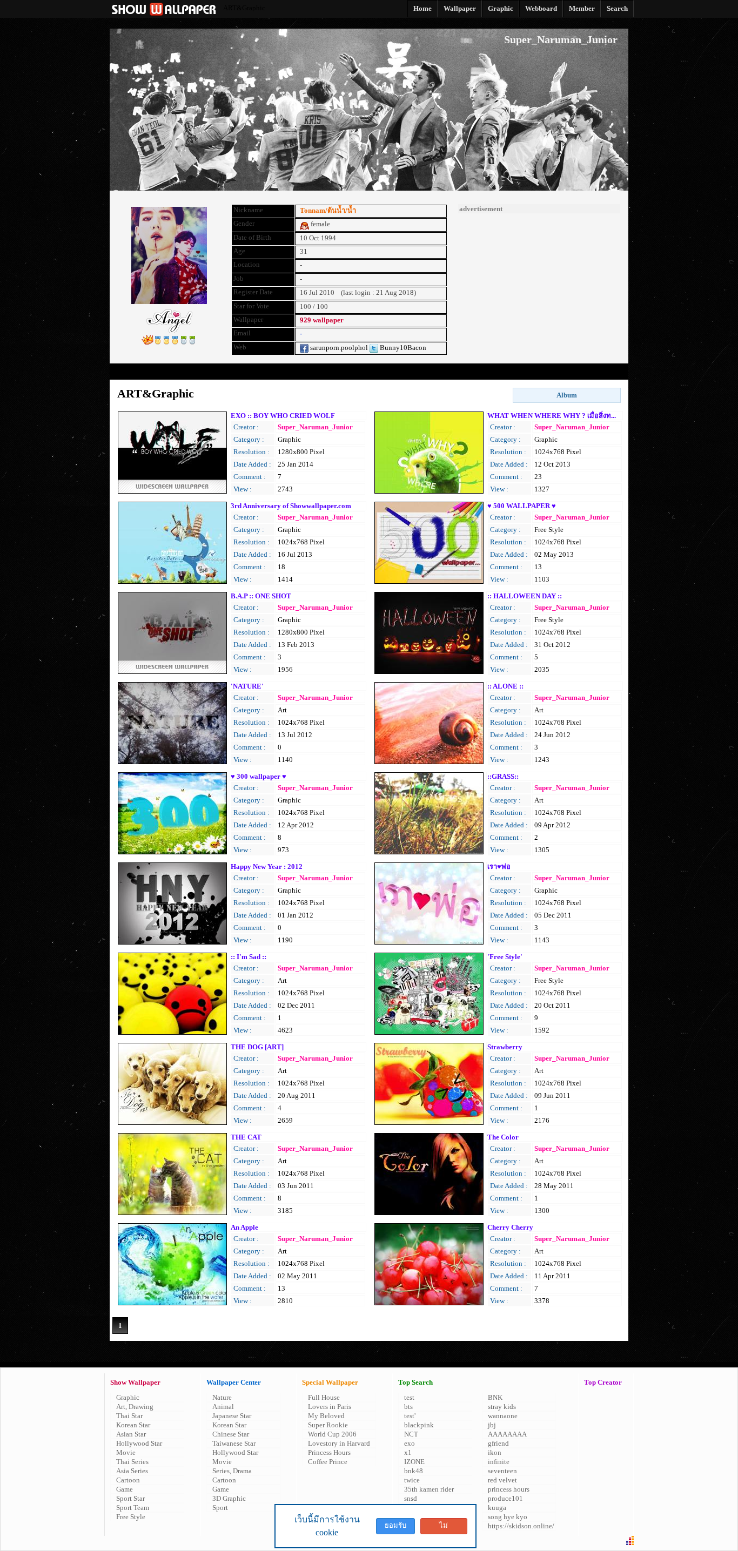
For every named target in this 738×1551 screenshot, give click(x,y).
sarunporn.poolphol (338, 347)
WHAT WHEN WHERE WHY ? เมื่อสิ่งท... (551, 416)
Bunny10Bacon (402, 347)
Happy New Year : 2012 (267, 866)
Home (153, 371)
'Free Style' (504, 957)
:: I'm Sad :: (248, 957)
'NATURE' (247, 686)
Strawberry (504, 1047)
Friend (412, 371)
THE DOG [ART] (257, 1047)
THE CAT (246, 1137)
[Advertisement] (539, 280)
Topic (498, 371)
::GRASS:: (503, 776)
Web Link (585, 371)
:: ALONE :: (505, 686)
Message (326, 371)
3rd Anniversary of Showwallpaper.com (291, 506)
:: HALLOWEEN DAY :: (524, 596)
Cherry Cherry (510, 1227)
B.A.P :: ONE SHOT (261, 596)
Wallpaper (239, 371)
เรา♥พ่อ (499, 866)
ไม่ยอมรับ (443, 1527)
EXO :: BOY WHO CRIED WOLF (283, 416)
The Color (503, 1137)
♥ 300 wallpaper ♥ (258, 776)
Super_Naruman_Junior (315, 427)
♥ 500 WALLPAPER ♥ (521, 506)
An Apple (244, 1227)
